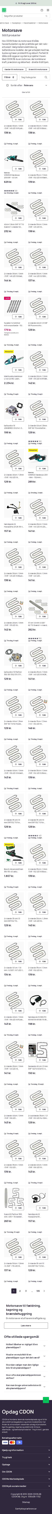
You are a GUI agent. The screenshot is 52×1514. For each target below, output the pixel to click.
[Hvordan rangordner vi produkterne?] (7, 85)
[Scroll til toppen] (46, 1400)
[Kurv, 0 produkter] (42, 10)
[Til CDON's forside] (4, 10)
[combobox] (26, 16)
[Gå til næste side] (44, 1290)
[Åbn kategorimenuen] (48, 10)
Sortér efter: (17, 85)
